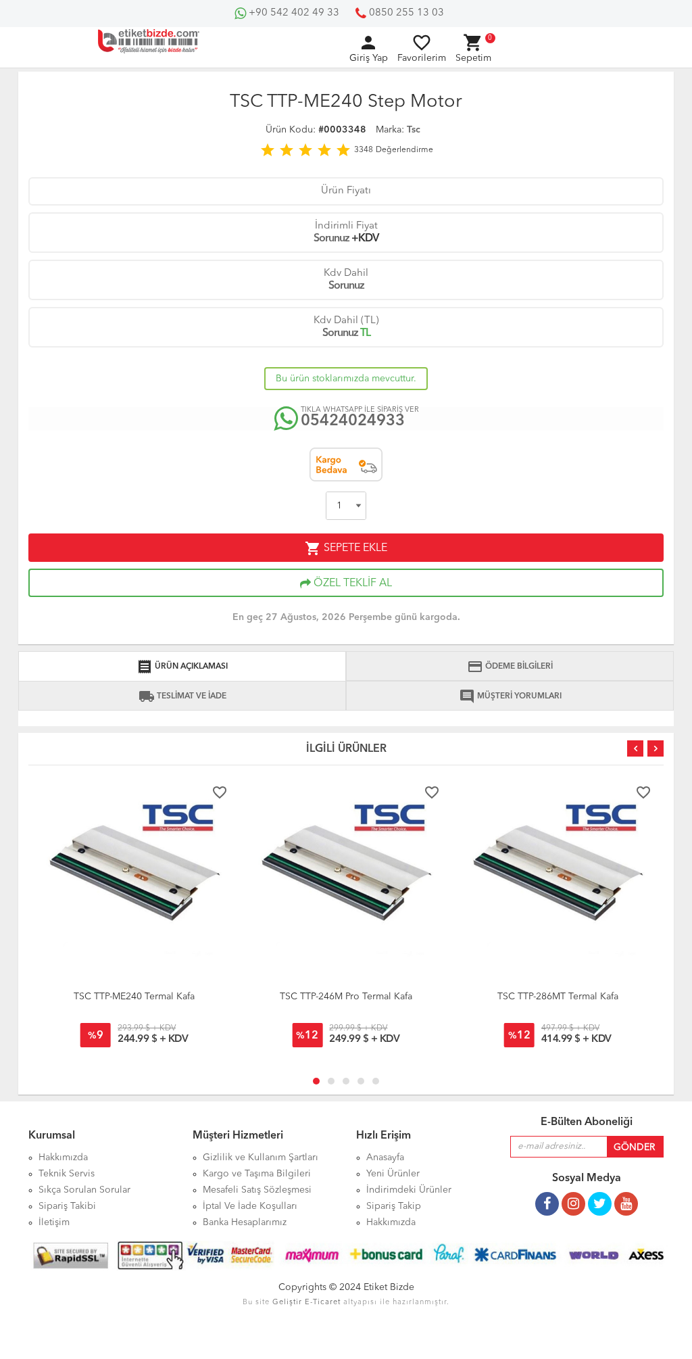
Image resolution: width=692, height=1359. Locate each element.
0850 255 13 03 (405, 13)
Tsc (413, 130)
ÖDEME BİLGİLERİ (510, 667)
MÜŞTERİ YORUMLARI (510, 696)
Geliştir (287, 1302)
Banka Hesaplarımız (245, 1222)
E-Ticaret (323, 1302)
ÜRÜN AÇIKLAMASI (182, 667)
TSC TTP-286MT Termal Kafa (557, 996)
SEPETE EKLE (346, 548)
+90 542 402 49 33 (292, 13)
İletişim (54, 1222)
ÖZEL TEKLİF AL (351, 583)
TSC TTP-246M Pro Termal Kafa (346, 996)
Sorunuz (331, 238)
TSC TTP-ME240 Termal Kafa (134, 996)
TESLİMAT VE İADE (182, 696)
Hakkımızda (391, 1222)
